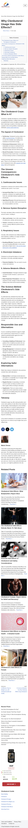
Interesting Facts (5, 809)
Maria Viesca (6, 30)
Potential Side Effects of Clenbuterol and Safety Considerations (9, 561)
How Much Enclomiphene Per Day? (10, 709)
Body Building (4, 794)
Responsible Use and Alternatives (10, 57)
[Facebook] (3, 429)
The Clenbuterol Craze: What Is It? (10, 40)
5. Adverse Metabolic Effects (10, 54)
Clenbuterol (4, 796)
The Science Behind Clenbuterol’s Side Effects (13, 55)
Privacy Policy (17, 821)
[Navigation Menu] (25, 5)
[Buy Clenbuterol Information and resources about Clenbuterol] (5, 5)
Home (2, 16)
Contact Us (11, 823)
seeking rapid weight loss (12, 127)
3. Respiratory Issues (9, 50)
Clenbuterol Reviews (6, 804)
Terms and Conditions (6, 821)
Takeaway (6, 60)
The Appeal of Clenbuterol (10, 42)
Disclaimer (4, 823)
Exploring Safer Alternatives (8, 59)
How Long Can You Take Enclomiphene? (11, 718)
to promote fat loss (10, 138)
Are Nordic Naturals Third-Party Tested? (11, 712)
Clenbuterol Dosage (6, 799)
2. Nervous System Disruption (11, 48)
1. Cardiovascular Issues (9, 47)
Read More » (13, 504)
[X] (7, 429)
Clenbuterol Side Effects (7, 806)
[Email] (12, 429)
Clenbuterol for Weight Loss (8, 801)
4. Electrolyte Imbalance (9, 52)
